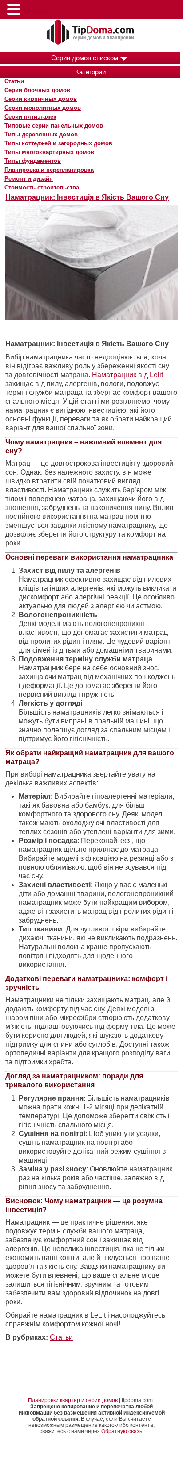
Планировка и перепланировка (49, 169)
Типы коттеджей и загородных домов (58, 143)
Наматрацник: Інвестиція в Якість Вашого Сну (87, 197)
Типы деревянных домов (41, 134)
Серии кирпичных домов (40, 99)
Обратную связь (121, 1431)
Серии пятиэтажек (30, 116)
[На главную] (91, 33)
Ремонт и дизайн (28, 178)
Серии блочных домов (37, 90)
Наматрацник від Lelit (127, 375)
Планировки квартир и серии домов (73, 1400)
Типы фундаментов (32, 161)
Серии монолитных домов (42, 107)
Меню (35, 11)
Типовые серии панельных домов (53, 125)
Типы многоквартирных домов (49, 152)
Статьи (14, 81)
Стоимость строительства (41, 187)
